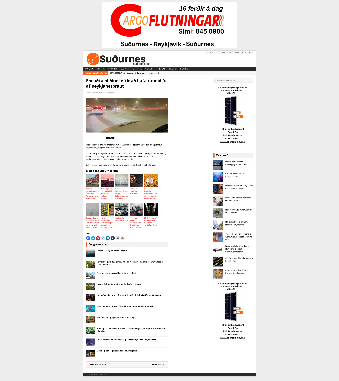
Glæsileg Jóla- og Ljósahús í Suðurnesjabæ (117, 350)
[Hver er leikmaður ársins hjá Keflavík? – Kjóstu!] (90, 288)
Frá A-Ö (173, 69)
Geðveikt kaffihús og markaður (134, 191)
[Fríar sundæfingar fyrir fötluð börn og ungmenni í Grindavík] (90, 310)
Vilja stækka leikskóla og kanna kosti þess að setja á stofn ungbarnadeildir (150, 194)
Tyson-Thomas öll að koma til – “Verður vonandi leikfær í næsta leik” (239, 237)
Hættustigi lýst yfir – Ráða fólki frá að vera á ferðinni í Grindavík (107, 194)
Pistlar (161, 69)
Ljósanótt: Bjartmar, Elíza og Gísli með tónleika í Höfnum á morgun (129, 295)
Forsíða (89, 69)
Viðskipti (149, 69)
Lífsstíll (137, 69)
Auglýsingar (226, 52)
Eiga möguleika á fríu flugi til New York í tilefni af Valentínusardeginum (237, 249)
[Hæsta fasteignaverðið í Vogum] (90, 255)
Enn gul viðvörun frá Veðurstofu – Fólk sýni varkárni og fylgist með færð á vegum (92, 223)
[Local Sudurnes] (169, 59)
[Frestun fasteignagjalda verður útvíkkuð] (90, 277)
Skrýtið (184, 69)
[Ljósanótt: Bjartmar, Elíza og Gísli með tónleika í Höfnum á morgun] (90, 299)
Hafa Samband (246, 52)
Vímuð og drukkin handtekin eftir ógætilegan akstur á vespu (135, 223)
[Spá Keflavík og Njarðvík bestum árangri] (90, 321)
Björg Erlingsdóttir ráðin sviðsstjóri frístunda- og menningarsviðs (107, 223)
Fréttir (100, 69)
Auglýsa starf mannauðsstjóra (121, 219)
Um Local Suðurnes (213, 52)
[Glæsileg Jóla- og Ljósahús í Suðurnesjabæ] (90, 355)
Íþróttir (112, 69)
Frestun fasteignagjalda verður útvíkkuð (116, 273)
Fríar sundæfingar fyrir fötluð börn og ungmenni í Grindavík (125, 306)
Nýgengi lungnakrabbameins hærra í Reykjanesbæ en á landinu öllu (92, 194)
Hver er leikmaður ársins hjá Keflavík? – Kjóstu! (119, 284)
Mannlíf (125, 69)
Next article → (159, 364)
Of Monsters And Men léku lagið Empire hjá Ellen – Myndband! (126, 339)
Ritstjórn (110, 92)
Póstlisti (236, 52)
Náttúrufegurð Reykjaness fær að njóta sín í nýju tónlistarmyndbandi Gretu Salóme (130, 263)
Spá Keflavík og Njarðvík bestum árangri (116, 317)
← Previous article (97, 364)
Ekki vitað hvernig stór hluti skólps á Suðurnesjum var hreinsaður (121, 194)
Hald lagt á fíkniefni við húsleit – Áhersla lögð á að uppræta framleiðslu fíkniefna (131, 329)
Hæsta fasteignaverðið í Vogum (112, 250)
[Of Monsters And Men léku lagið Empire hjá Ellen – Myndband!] (90, 344)
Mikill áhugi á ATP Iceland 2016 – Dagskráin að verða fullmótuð (151, 221)
